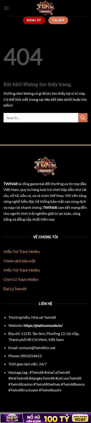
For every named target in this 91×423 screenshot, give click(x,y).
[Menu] (6, 8)
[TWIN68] (45, 8)
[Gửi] (83, 117)
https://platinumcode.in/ (43, 325)
